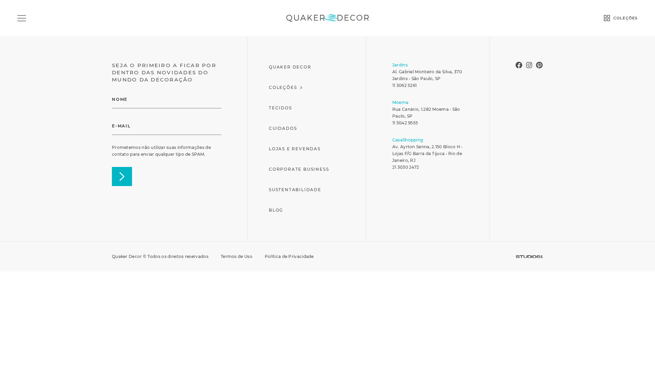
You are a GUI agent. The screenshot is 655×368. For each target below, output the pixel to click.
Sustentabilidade (295, 189)
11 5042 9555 (405, 122)
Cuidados (283, 128)
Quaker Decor (290, 67)
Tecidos (280, 107)
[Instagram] (529, 65)
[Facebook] (518, 65)
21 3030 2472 (405, 167)
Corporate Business (299, 169)
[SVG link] (529, 256)
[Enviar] (122, 176)
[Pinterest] (539, 65)
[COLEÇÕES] (607, 18)
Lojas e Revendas (295, 148)
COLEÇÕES (625, 18)
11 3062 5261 (404, 85)
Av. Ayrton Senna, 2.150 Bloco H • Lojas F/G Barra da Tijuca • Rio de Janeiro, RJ (427, 153)
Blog (276, 210)
